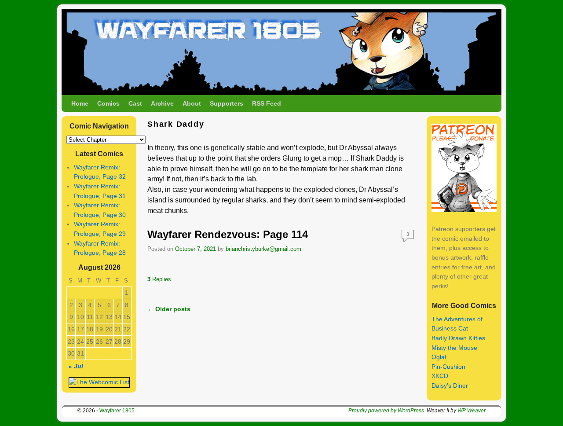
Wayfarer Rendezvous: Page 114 (227, 234)
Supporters (226, 103)
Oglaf (438, 356)
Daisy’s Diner (449, 385)
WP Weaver (471, 411)
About (192, 103)
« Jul (76, 366)
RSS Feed (266, 103)
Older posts (168, 308)
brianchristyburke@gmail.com (263, 249)
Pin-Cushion (448, 366)
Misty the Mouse (454, 347)
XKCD (439, 375)
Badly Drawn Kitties (458, 338)
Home (79, 103)
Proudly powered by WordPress (386, 411)
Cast (135, 103)
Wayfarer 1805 (117, 411)
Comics (108, 103)
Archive (162, 103)
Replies (159, 279)
